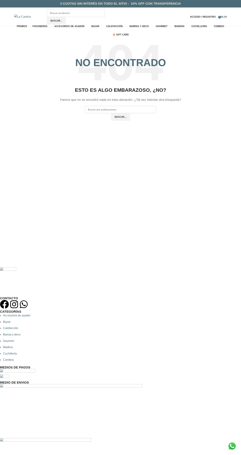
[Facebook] (4, 304)
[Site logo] (22, 16)
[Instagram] (14, 304)
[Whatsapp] (23, 304)
